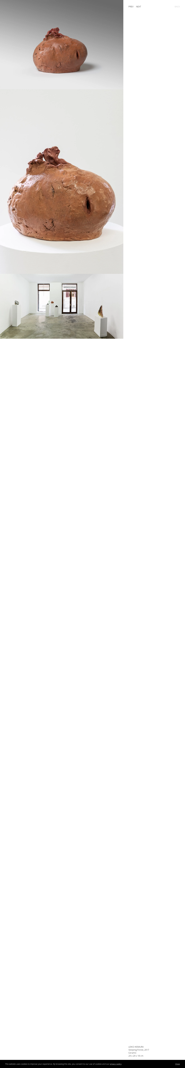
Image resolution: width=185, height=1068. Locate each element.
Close (177, 1064)
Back (177, 6)
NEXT (138, 6)
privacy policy (116, 1064)
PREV (131, 6)
